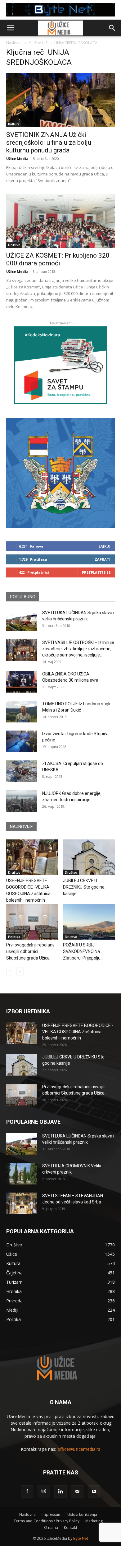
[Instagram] (44, 1491)
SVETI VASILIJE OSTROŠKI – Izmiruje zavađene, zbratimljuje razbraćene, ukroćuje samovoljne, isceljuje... (78, 648)
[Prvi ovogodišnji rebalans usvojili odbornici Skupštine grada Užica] (32, 922)
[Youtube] (94, 1491)
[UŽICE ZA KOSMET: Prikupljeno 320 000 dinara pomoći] (60, 221)
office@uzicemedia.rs (78, 1449)
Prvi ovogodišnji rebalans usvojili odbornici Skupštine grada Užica (30, 951)
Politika (14, 937)
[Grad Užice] (60, 473)
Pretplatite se (96, 572)
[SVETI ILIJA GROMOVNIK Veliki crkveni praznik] (21, 1173)
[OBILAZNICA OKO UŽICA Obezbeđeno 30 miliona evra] (21, 682)
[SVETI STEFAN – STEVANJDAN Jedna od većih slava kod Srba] (21, 1203)
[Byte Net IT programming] (60, 9)
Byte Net (80, 1538)
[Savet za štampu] (60, 365)
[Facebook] (27, 1491)
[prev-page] (10, 971)
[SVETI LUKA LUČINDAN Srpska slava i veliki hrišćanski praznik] (21, 620)
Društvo (14, 245)
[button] (10, 28)
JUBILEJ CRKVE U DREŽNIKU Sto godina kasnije (84, 887)
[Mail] (77, 1491)
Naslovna (14, 42)
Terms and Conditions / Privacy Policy (46, 1521)
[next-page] (20, 971)
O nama (51, 1527)
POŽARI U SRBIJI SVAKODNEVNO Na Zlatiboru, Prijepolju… (83, 951)
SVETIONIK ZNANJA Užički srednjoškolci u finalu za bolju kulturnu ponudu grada (48, 142)
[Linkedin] (60, 1491)
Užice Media (17, 158)
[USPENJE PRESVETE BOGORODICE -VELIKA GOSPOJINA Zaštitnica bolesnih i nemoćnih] (32, 857)
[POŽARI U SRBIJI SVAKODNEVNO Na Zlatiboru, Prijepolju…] (89, 922)
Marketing (94, 1521)
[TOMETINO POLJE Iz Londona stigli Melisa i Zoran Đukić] (21, 711)
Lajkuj (104, 546)
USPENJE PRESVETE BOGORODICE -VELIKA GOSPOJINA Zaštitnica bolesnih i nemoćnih (77, 1031)
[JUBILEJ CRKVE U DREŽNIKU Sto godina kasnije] (89, 857)
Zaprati (102, 559)
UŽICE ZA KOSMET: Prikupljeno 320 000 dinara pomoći (58, 259)
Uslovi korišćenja (82, 1514)
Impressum (51, 1514)
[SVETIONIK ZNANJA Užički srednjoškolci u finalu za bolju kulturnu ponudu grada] (60, 100)
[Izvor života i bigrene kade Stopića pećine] (21, 741)
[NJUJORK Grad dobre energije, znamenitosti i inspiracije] (21, 801)
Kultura (14, 124)
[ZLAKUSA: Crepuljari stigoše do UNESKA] (21, 771)
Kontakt (70, 1527)
